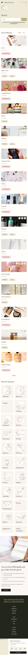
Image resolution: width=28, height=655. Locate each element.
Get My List (6, 590)
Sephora (4, 76)
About (14, 629)
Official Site (4, 121)
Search (14, 613)
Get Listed (14, 634)
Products (14, 608)
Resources (14, 619)
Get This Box (18, 652)
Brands (14, 611)
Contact (14, 631)
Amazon (12, 76)
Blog (14, 621)
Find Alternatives (6, 53)
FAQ (14, 623)
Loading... (14, 375)
